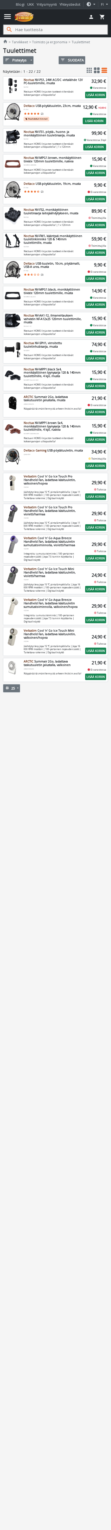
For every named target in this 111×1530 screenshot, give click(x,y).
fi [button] (103, 4)
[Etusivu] (24, 17)
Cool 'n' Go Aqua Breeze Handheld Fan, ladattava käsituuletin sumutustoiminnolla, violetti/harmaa (49, 541)
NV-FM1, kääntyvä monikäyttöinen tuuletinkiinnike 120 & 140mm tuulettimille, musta (53, 239)
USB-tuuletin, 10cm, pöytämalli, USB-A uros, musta (52, 265)
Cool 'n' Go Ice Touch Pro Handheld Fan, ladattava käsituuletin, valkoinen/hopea (50, 479)
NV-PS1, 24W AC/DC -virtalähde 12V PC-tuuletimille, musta (53, 81)
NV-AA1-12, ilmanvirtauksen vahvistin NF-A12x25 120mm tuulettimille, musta (53, 319)
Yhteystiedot (70, 4)
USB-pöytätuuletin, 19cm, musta (52, 184)
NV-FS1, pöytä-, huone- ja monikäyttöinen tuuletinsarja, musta (49, 133)
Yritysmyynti (47, 4)
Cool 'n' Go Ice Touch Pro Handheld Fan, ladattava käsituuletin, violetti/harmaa (50, 510)
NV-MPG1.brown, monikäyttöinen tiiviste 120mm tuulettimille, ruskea (52, 159)
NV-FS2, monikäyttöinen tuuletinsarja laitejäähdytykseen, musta (51, 211)
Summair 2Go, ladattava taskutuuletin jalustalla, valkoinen (47, 663)
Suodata (72, 59)
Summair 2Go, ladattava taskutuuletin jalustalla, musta (46, 398)
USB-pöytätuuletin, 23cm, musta (52, 106)
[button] (90, 4)
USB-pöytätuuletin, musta (53, 450)
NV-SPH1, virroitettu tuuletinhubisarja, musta (43, 344)
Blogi (20, 4)
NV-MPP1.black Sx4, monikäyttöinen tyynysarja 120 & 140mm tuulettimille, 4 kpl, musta (52, 372)
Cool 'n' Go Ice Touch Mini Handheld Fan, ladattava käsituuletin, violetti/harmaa (50, 572)
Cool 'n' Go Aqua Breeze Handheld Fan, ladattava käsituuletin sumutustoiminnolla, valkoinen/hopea (51, 603)
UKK (30, 4)
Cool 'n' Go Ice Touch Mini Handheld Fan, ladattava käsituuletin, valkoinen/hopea (50, 634)
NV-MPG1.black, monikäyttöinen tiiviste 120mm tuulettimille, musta (52, 291)
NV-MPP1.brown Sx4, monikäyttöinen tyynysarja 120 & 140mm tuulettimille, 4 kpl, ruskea (52, 426)
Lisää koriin (95, 95)
